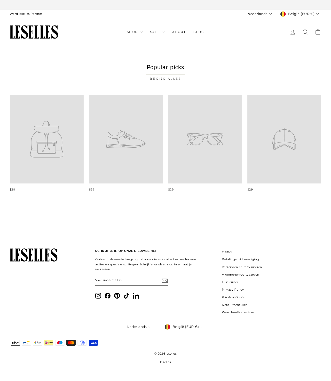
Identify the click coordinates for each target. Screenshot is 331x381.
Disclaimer (230, 282)
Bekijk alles (165, 78)
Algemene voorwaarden (240, 274)
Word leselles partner (238, 312)
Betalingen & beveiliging (240, 259)
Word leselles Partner (26, 14)
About (179, 32)
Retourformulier (234, 305)
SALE (155, 32)
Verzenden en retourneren (242, 267)
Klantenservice (233, 297)
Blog (198, 32)
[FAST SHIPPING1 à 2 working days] (165, 4)
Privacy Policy (233, 289)
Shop (133, 32)
